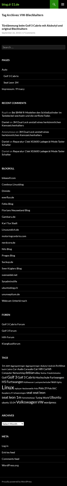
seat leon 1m (11, 397)
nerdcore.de (8, 242)
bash (4, 369)
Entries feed (8, 452)
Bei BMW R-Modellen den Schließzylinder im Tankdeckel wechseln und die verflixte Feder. (32, 114)
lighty (59, 382)
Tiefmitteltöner (28, 398)
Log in (5, 445)
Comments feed (10, 458)
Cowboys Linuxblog (13, 184)
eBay (37, 372)
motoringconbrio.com (14, 236)
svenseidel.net (9, 274)
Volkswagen (26, 401)
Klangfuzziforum (11, 343)
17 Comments (28, 32)
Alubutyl (44, 366)
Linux (8, 387)
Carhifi (47, 369)
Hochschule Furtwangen (50, 377)
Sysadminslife (9, 281)
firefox (43, 373)
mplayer (18, 388)
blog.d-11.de (10, 4)
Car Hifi (38, 369)
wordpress (50, 402)
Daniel (5, 122)
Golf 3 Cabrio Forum (13, 324)
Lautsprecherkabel (42, 382)
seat (29, 392)
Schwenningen (19, 393)
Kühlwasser (29, 382)
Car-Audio (18, 369)
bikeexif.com (9, 177)
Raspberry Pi (7, 393)
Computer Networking (13, 372)
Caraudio (28, 369)
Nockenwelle (28, 388)
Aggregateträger (18, 366)
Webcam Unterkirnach (14, 300)
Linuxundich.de (10, 229)
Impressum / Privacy (13, 88)
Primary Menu (62, 4)
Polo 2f (43, 388)
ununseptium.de (11, 294)
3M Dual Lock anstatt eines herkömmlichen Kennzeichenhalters (25, 133)
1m (3, 365)
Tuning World (42, 397)
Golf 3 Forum (9, 330)
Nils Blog (7, 249)
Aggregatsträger (33, 366)
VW (40, 402)
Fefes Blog (7, 203)
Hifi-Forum (8, 337)
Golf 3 (12, 377)
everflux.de (8, 197)
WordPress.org (10, 465)
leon (53, 382)
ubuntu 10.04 (9, 402)
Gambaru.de (8, 216)
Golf (4, 377)
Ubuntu (55, 397)
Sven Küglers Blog (12, 268)
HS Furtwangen (12, 382)
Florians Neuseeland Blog (16, 210)
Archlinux (60, 365)
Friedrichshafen (54, 373)
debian (29, 373)
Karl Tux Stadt (9, 223)
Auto (4, 69)
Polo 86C (52, 388)
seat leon (39, 392)
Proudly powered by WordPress (17, 481)
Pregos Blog (8, 255)
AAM (8, 366)
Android (51, 366)
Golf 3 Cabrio (11, 76)
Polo (36, 388)
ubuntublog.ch (10, 287)
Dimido (6, 190)
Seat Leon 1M (11, 82)
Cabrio (9, 369)
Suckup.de (7, 261)
